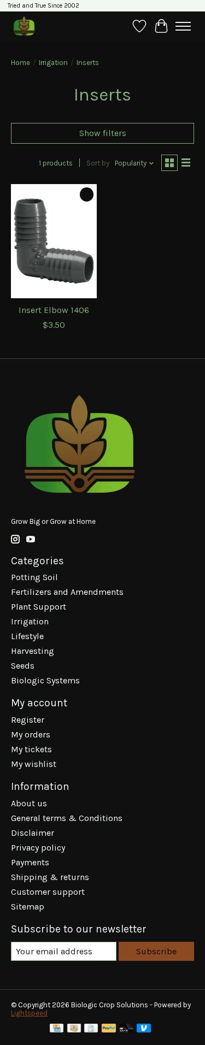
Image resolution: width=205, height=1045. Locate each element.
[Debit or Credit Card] (126, 1029)
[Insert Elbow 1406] (54, 241)
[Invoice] (91, 1029)
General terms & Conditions (66, 818)
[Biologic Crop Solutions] (24, 26)
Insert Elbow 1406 (54, 310)
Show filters (102, 133)
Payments (30, 862)
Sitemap (27, 906)
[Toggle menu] (183, 26)
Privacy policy (38, 847)
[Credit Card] (56, 1029)
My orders (30, 734)
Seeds (22, 665)
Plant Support (38, 606)
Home (20, 62)
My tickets (31, 749)
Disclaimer (32, 833)
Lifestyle (27, 636)
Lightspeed (29, 1013)
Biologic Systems (45, 680)
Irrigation (53, 62)
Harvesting (32, 651)
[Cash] (74, 1029)
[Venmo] (144, 1029)
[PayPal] (109, 1029)
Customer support (48, 892)
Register (27, 720)
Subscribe (156, 951)
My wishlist (33, 764)
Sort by (97, 163)
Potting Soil (34, 577)
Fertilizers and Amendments (67, 592)
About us (29, 803)
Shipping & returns (50, 877)
